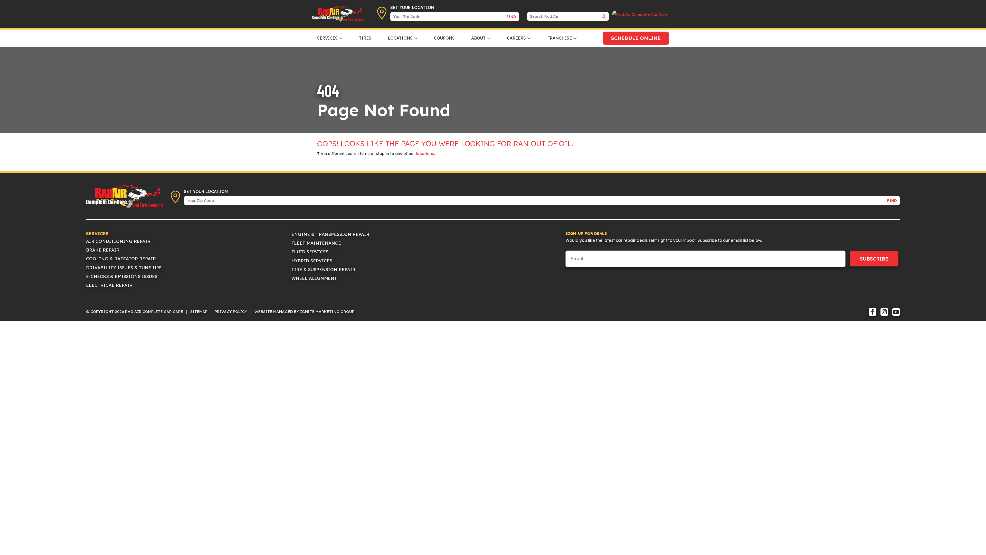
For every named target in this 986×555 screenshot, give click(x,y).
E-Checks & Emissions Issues (121, 276)
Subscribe (874, 259)
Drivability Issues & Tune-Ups (124, 267)
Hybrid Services (311, 260)
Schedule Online (636, 38)
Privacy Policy (231, 311)
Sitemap (198, 311)
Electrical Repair (109, 285)
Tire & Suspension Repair (323, 269)
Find (511, 16)
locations (425, 153)
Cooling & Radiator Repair (121, 258)
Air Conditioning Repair (118, 241)
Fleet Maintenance (316, 243)
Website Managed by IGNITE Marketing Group (304, 311)
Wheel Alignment (314, 278)
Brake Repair (102, 250)
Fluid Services (309, 251)
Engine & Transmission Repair (330, 234)
